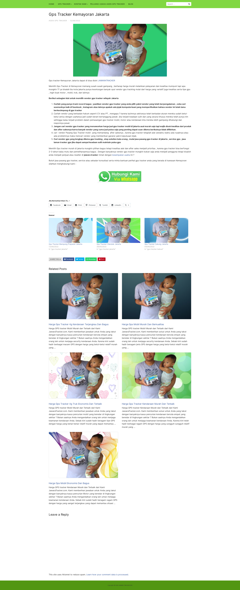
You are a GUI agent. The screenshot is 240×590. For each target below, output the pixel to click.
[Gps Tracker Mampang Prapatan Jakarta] (71, 230)
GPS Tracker (64, 4)
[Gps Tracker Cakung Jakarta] (167, 230)
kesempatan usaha (121, 155)
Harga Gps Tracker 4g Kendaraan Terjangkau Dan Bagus (78, 324)
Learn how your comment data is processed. (107, 574)
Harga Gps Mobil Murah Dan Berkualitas (143, 324)
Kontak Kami (80, 4)
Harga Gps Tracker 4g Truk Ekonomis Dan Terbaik (75, 404)
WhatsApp (92, 259)
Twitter (80, 259)
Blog (130, 4)
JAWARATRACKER (106, 80)
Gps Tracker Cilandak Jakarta (109, 244)
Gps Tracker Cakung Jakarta (156, 244)
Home (51, 4)
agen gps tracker (58, 21)
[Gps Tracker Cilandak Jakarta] (119, 230)
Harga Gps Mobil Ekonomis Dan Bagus (69, 483)
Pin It (102, 259)
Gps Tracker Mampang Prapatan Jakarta (65, 244)
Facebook (69, 259)
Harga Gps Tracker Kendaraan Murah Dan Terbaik (148, 404)
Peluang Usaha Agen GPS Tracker (107, 4)
